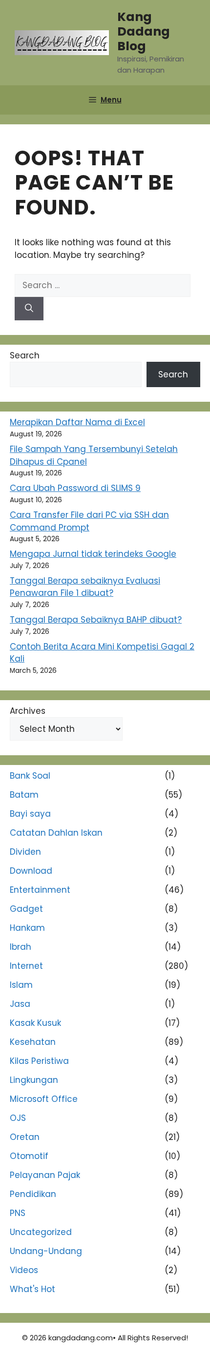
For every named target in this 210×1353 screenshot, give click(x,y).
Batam (24, 795)
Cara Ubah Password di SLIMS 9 (75, 488)
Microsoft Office (44, 1099)
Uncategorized (41, 1232)
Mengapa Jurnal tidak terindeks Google (93, 554)
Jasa (20, 1004)
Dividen (25, 852)
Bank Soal (30, 776)
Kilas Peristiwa (39, 1061)
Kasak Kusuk (35, 1023)
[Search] (29, 308)
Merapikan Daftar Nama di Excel (77, 422)
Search (25, 355)
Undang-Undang (46, 1251)
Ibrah (20, 947)
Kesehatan (33, 1042)
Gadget (26, 909)
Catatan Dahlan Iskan (56, 833)
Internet (26, 966)
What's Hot (32, 1289)
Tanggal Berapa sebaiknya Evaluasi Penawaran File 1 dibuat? (85, 587)
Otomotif (29, 1156)
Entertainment (40, 890)
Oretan (25, 1137)
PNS (17, 1213)
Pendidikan (33, 1194)
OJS (18, 1118)
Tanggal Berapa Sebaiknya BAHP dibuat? (96, 620)
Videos (24, 1270)
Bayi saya (30, 814)
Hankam (27, 928)
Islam (21, 985)
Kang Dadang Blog (143, 31)
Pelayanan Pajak (45, 1175)
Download (31, 871)
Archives (27, 711)
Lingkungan (34, 1080)
